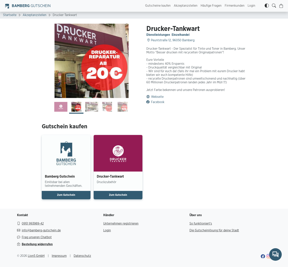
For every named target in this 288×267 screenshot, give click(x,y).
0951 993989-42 (33, 223)
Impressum (59, 255)
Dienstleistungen (158, 34)
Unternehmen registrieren (121, 223)
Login (251, 5)
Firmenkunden (235, 5)
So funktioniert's (200, 223)
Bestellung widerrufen (37, 244)
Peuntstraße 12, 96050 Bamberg (172, 40)
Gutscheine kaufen (158, 5)
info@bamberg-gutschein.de (41, 230)
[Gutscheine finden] (274, 6)
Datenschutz (82, 255)
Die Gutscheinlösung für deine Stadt (214, 230)
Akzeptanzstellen (185, 5)
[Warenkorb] (281, 6)
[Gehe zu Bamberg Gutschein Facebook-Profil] (263, 256)
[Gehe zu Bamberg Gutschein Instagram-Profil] (269, 256)
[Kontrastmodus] (266, 6)
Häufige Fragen (211, 5)
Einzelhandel (180, 34)
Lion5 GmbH (36, 255)
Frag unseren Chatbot (37, 237)
